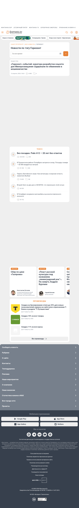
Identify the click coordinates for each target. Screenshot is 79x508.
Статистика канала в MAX (13, 395)
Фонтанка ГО (34, 27)
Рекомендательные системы (39, 466)
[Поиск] (66, 32)
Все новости (30, 44)
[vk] (39, 434)
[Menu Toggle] (2, 32)
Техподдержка (8, 369)
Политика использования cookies (39, 463)
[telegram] (34, 434)
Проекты (6, 406)
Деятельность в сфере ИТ (39, 469)
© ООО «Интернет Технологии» (39, 494)
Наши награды (39, 475)
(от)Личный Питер (20, 27)
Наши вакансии (8, 390)
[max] (29, 434)
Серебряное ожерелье (49, 27)
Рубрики (5, 353)
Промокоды (39, 301)
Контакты (6, 363)
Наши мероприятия (10, 379)
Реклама (5, 374)
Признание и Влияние (67, 27)
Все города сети (8, 401)
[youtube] (45, 434)
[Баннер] (23, 38)
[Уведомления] (71, 32)
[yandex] (50, 434)
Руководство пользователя (39, 472)
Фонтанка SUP (6, 27)
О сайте (5, 358)
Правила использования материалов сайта (39, 459)
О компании (7, 385)
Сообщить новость (10, 347)
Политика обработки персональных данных (39, 456)
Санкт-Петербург (17, 44)
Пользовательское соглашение (39, 453)
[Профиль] (76, 32)
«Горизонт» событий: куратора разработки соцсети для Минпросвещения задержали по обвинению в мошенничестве (37, 66)
